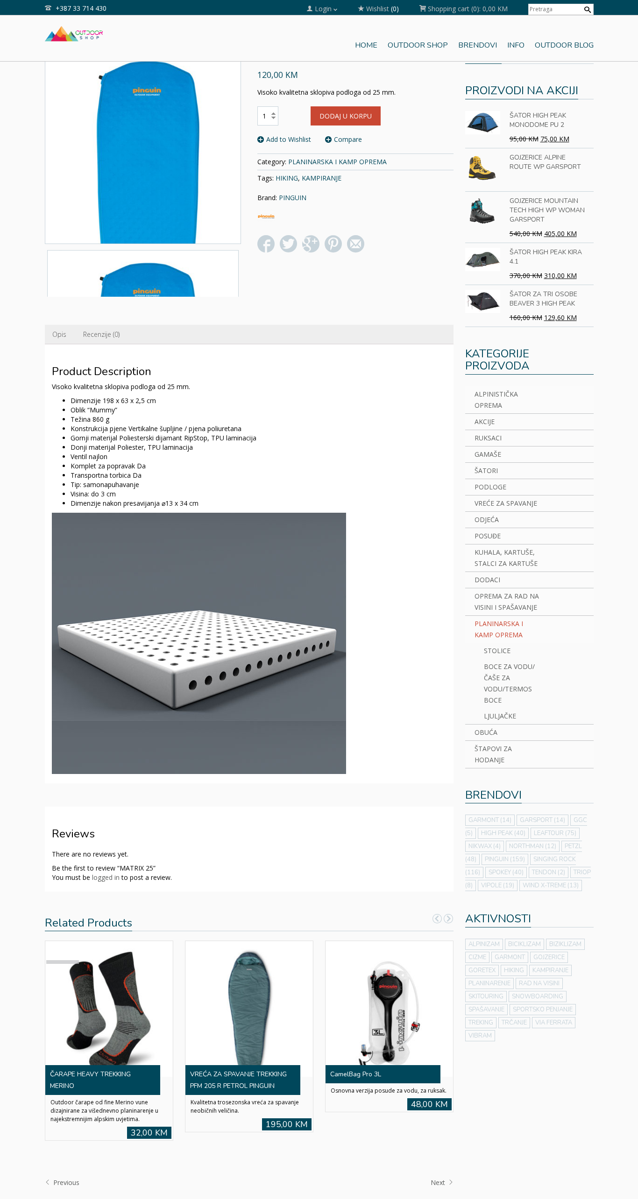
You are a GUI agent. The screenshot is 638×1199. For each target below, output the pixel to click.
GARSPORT (542, 820)
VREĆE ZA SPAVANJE (506, 503)
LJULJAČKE (500, 715)
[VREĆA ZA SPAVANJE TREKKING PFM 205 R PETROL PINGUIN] (248, 1008)
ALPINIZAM (484, 944)
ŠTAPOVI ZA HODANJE (493, 754)
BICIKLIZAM (524, 944)
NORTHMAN (532, 846)
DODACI (487, 579)
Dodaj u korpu (345, 116)
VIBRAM (480, 1036)
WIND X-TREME (551, 885)
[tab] (59, 334)
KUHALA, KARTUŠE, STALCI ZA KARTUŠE (506, 558)
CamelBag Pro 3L (355, 1074)
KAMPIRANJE (321, 178)
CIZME (477, 957)
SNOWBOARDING (537, 996)
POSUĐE (488, 535)
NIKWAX (484, 846)
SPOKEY (506, 872)
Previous (65, 1182)
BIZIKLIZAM (565, 944)
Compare (348, 139)
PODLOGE (490, 486)
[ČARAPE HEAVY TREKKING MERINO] (108, 1008)
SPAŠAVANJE (486, 1009)
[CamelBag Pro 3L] (389, 1008)
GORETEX (482, 970)
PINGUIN (292, 197)
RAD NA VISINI (539, 983)
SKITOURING (485, 996)
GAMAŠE (488, 454)
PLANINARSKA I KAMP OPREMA (337, 161)
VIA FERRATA (553, 1022)
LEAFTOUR (555, 833)
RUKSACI (488, 437)
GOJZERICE (549, 957)
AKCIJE (485, 421)
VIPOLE (497, 885)
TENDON (548, 872)
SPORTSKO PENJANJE (543, 1009)
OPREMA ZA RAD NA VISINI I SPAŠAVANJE (507, 602)
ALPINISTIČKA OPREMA (496, 400)
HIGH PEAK (503, 833)
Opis (59, 334)
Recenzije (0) (101, 334)
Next (439, 1182)
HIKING (287, 178)
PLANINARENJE (489, 983)
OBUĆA (486, 732)
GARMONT (489, 820)
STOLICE (497, 650)
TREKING (480, 1022)
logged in (106, 877)
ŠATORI (486, 470)
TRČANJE (514, 1022)
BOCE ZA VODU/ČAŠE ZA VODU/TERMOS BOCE (509, 683)
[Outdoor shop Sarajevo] (74, 32)
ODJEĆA (487, 519)
